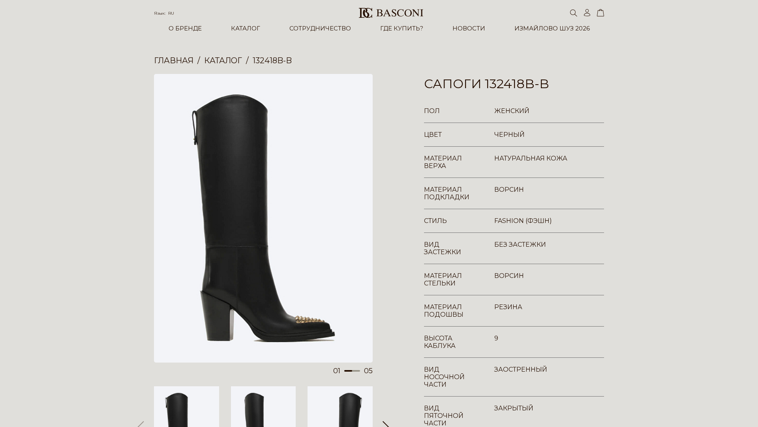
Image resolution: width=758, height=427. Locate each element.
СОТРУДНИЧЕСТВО (320, 28)
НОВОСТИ (468, 28)
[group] (263, 218)
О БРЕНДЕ (185, 28)
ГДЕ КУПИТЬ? (401, 28)
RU (171, 13)
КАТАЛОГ (245, 28)
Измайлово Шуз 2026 (552, 28)
